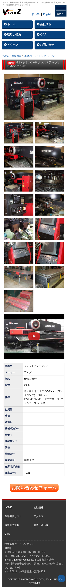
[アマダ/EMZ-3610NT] (34, 98)
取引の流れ (14, 34)
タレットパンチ (47, 55)
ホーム (11, 24)
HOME (5, 55)
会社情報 (45, 24)
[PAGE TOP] (61, 578)
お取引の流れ (12, 525)
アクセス (13, 44)
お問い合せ (47, 44)
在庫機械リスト (13, 516)
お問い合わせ (41, 525)
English (47, 14)
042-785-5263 (18, 556)
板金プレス (30, 55)
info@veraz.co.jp (26, 559)
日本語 (35, 14)
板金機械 (16, 55)
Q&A (43, 34)
